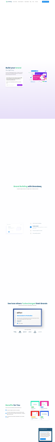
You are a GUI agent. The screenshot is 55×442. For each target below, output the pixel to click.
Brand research (20, 1)
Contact (36, 1)
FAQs (33, 1)
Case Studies (26, 1)
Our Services (15, 1)
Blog (30, 1)
